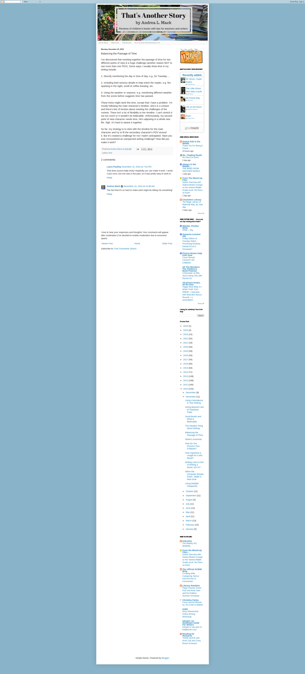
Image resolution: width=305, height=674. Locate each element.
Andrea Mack (113, 186)
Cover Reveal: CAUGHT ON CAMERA (188, 260)
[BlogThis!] (144, 149)
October (190, 491)
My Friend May (193, 98)
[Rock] (184, 118)
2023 (186, 334)
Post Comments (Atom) (125, 248)
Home (137, 243)
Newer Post (107, 243)
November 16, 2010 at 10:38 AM (139, 186)
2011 (185, 384)
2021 (186, 343)
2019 (186, 351)
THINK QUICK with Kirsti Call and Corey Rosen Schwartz (191, 640)
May (188, 512)
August (189, 500)
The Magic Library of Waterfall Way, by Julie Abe (192, 204)
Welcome (115, 43)
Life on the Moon (194, 107)
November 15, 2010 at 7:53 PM (136, 167)
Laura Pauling (114, 167)
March (189, 520)
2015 (186, 368)
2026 (186, 326)
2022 (186, 338)
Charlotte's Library (191, 200)
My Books (126, 43)
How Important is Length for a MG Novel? (193, 455)
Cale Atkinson (191, 84)
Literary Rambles (191, 585)
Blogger (165, 658)
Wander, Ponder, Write (190, 227)
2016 (186, 364)
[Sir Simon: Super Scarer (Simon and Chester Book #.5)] (184, 82)
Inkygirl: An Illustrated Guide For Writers (190, 623)
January (190, 529)
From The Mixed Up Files (192, 179)
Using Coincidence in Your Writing (194, 401)
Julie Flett (190, 100)
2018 (186, 355)
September (191, 495)
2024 (186, 330)
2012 (186, 380)
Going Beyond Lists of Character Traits (194, 409)
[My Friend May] (184, 101)
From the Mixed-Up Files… (192, 551)
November (191, 396)
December (191, 392)
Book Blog (103, 43)
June (188, 508)
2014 (186, 372)
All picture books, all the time (191, 283)
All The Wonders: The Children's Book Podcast (191, 269)
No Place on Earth (190, 157)
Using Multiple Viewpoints (192, 484)
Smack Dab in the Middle (191, 142)
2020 (186, 347)
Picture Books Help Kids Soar (192, 254)
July (188, 504)
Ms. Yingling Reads (192, 155)
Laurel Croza (190, 118)
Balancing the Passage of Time (194, 433)
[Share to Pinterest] (151, 149)
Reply (109, 177)
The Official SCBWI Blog (192, 570)
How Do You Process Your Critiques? (192, 446)
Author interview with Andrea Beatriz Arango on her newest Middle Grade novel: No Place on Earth (192, 187)
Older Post (167, 243)
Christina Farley (190, 600)
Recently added (192, 75)
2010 (186, 389)
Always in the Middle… (189, 165)
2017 (186, 359)
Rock (188, 116)
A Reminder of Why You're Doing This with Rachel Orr (192, 275)
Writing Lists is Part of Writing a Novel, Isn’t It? (194, 465)
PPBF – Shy (187, 230)
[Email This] (142, 149)
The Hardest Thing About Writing (194, 427)
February (190, 525)
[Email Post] (137, 149)
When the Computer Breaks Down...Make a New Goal (194, 475)
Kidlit (185, 609)
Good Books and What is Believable (193, 419)
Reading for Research (188, 635)
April (188, 516)
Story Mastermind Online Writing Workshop (190, 614)
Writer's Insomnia (193, 439)
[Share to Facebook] (149, 149)
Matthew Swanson (192, 109)
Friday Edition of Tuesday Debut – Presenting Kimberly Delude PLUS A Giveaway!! (191, 243)
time (110, 153)
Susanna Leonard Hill (191, 235)
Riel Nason (190, 94)
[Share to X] (147, 149)
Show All (201, 213)
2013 (186, 376)
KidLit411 (187, 541)
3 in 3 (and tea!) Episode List (147, 43)
